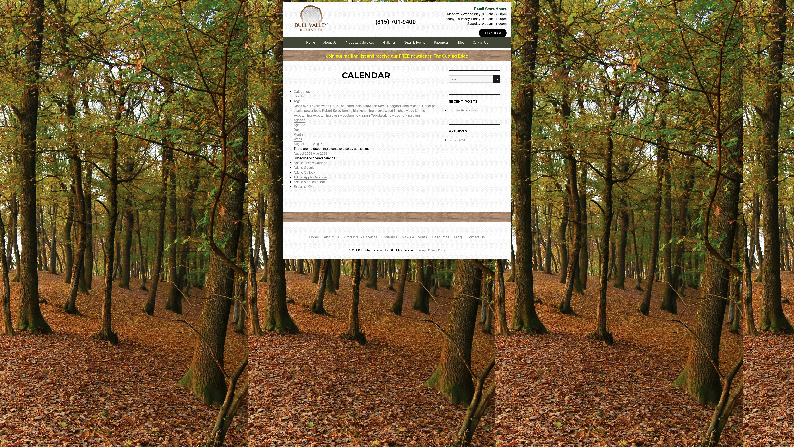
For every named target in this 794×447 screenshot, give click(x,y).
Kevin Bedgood (390, 105)
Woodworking (381, 115)
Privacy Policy (437, 250)
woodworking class (406, 115)
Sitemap (421, 250)
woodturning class (326, 115)
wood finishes (395, 110)
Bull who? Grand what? (462, 110)
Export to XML (304, 186)
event (307, 105)
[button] (315, 158)
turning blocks (374, 110)
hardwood (370, 105)
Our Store (492, 33)
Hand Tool (338, 105)
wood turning (415, 110)
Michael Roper (421, 105)
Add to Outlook (304, 172)
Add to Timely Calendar (311, 162)
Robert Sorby (332, 110)
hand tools (354, 105)
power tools (313, 110)
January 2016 (457, 140)
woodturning (303, 115)
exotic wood (321, 105)
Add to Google (304, 167)
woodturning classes (355, 115)
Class (298, 105)
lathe (406, 105)
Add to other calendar (309, 181)
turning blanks (353, 110)
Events (299, 96)
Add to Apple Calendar (310, 177)
